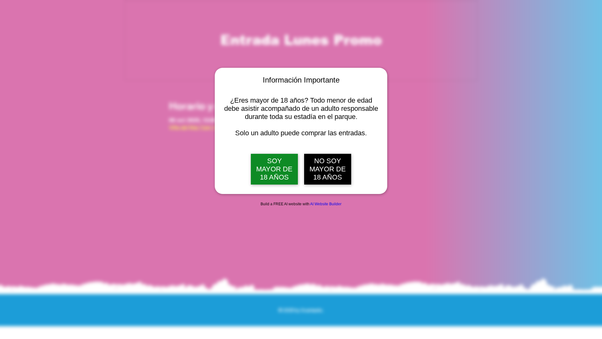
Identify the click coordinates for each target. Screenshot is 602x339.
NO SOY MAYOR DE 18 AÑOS (327, 169)
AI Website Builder (325, 204)
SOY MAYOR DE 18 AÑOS (274, 169)
